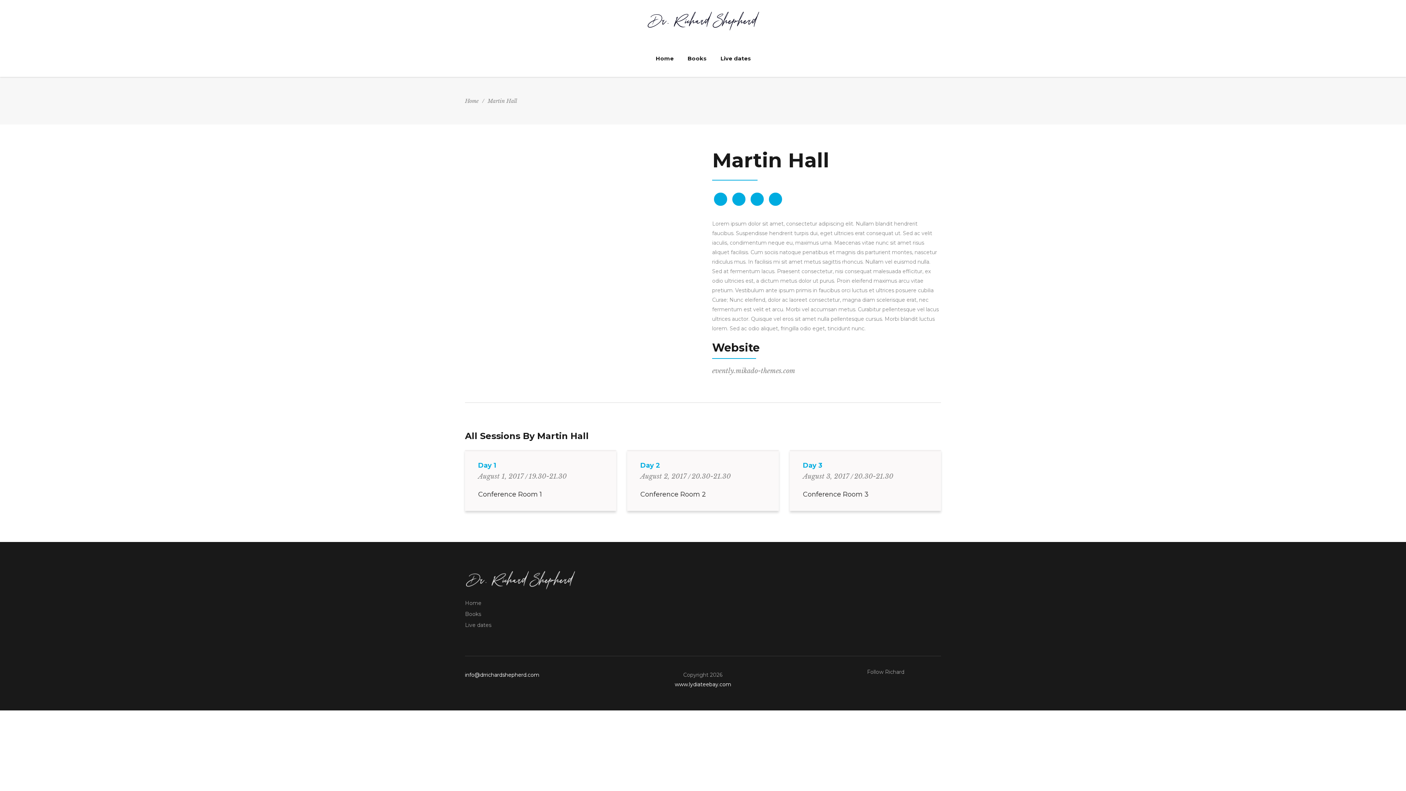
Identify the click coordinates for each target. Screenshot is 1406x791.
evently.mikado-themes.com (753, 371)
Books (473, 614)
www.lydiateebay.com (703, 684)
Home (472, 101)
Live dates (478, 625)
